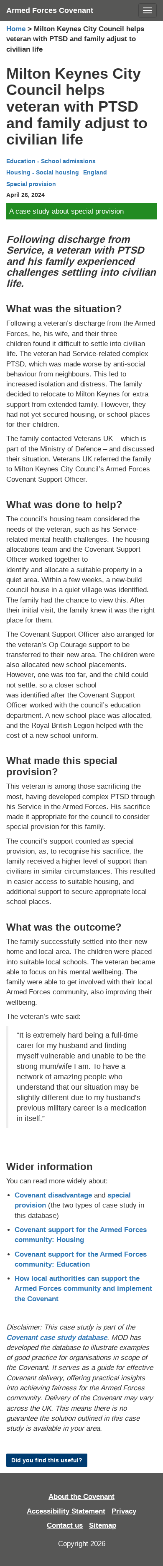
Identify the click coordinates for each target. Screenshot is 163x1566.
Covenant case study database (56, 1338)
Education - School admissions (51, 161)
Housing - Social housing (42, 172)
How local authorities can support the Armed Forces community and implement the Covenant (83, 1289)
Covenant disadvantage (53, 1195)
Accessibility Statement (66, 1511)
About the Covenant (81, 1497)
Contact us (65, 1525)
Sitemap (102, 1525)
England (95, 172)
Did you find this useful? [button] (46, 1460)
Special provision (31, 184)
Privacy (124, 1511)
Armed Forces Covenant (49, 10)
